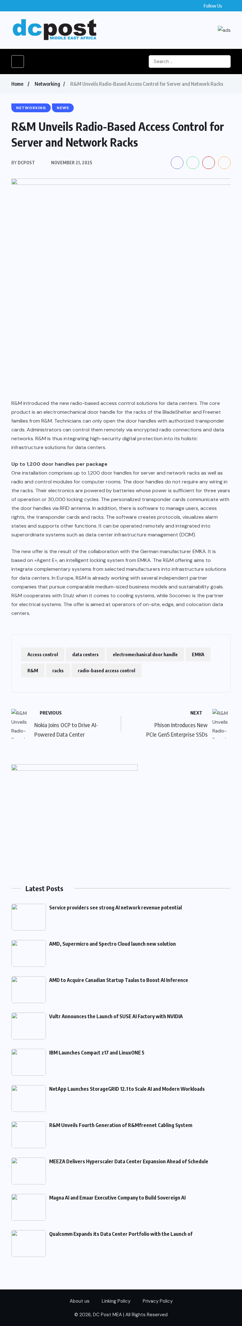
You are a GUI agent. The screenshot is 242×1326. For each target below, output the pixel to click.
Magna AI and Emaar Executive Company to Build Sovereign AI (117, 1198)
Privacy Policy (158, 1301)
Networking (47, 84)
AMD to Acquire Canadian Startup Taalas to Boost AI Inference (118, 980)
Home (17, 84)
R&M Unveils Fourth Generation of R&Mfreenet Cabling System (120, 1125)
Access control (42, 654)
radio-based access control (106, 670)
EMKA (198, 654)
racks (58, 670)
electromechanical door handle (145, 654)
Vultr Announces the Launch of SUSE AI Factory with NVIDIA (116, 1016)
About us (79, 1301)
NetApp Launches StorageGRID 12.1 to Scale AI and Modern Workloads (127, 1089)
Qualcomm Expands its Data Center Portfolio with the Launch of (121, 1234)
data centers (85, 654)
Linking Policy (116, 1301)
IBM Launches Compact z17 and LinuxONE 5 (96, 1052)
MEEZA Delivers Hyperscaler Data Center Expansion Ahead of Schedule (128, 1161)
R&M (32, 670)
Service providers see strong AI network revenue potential (115, 907)
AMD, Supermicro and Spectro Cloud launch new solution (112, 944)
